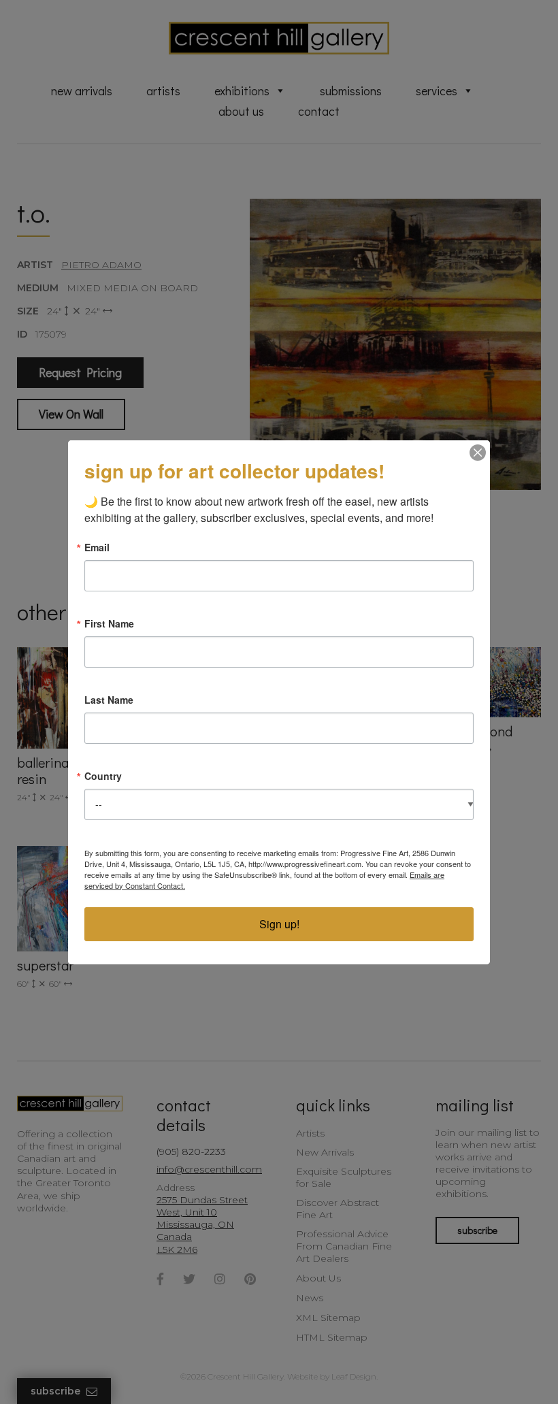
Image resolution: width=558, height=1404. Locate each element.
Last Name (108, 699)
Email (97, 547)
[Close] (478, 452)
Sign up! (279, 924)
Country (103, 776)
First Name (109, 623)
